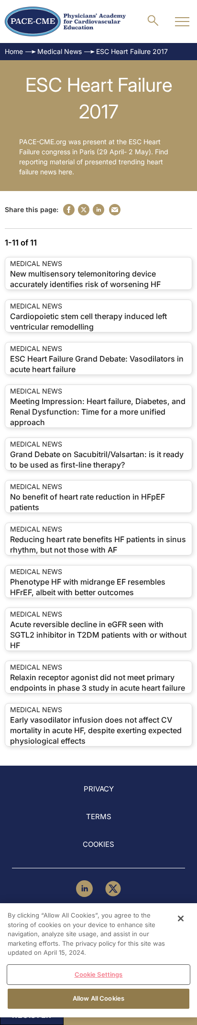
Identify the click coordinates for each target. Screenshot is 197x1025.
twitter (83, 209)
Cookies (98, 844)
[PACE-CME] (65, 21)
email (115, 210)
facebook (69, 210)
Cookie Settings (99, 974)
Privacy (99, 788)
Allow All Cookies (98, 998)
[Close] (180, 918)
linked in (98, 210)
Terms (98, 816)
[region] (98, 960)
